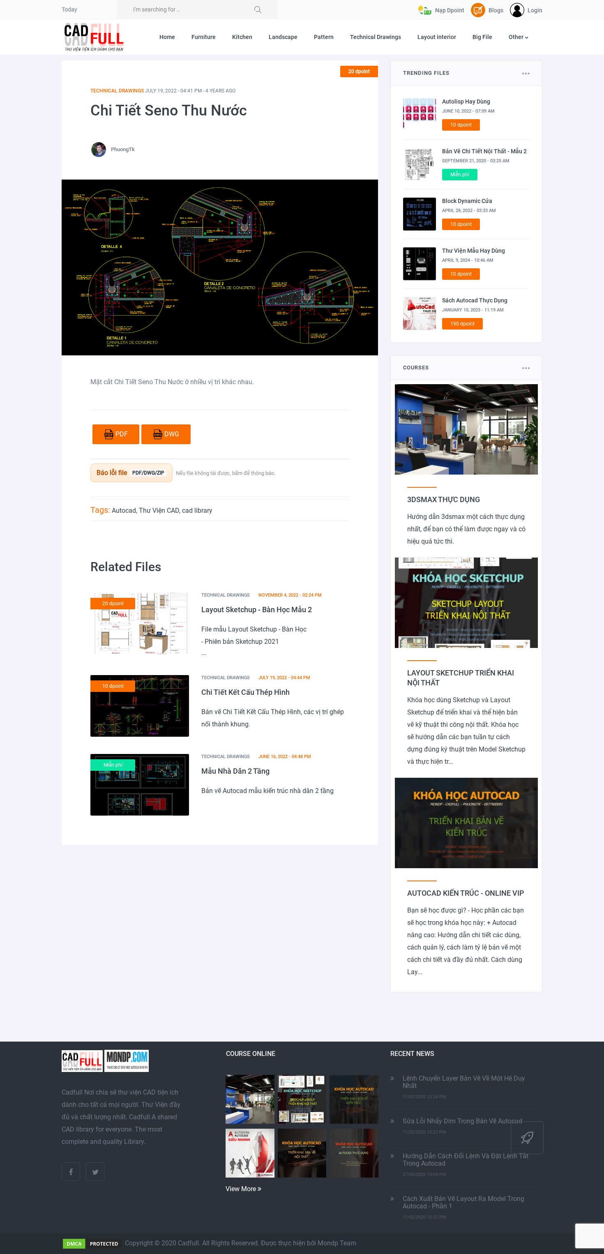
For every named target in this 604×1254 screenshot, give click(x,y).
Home (167, 37)
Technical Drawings (375, 37)
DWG (171, 434)
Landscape (283, 37)
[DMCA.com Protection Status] (92, 1243)
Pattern (324, 37)
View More (242, 1189)
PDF (121, 434)
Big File (482, 37)
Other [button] (517, 37)
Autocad (124, 510)
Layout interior (436, 37)
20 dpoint (359, 71)
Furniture (203, 37)
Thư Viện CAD (159, 510)
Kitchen (242, 37)
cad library (197, 510)
